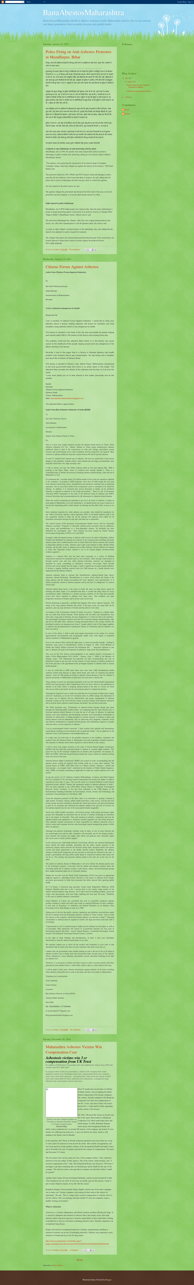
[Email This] (85, 250)
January (130, 81)
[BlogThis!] (87, 250)
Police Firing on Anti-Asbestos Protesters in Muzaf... (138, 86)
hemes (127, 110)
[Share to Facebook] (92, 250)
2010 (127, 97)
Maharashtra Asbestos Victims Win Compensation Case (74, 1049)
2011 (127, 78)
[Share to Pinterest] (95, 250)
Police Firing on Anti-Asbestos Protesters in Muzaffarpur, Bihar (78, 54)
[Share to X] (90, 250)
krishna (127, 114)
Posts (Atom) (58, 1265)
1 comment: (74, 1250)
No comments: (75, 249)
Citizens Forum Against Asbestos (72, 266)
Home (80, 1259)
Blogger (108, 1279)
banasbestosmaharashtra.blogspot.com (67, 398)
